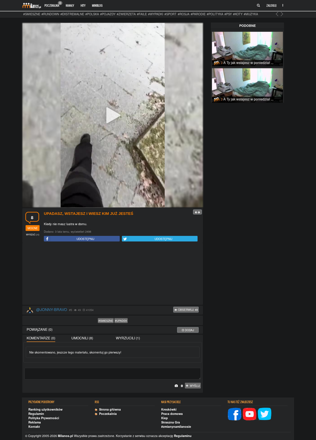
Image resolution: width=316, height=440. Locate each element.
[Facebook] (234, 413)
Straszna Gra (170, 422)
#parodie (198, 14)
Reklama (34, 422)
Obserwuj (187, 310)
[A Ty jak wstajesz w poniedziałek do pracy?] (247, 48)
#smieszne (31, 14)
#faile (142, 14)
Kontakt (34, 426)
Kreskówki (168, 409)
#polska (92, 14)
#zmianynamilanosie (176, 426)
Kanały (70, 5)
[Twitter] (265, 413)
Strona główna (109, 409)
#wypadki (155, 14)
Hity (83, 5)
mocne (33, 228)
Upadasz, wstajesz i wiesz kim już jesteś (88, 213)
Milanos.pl (65, 436)
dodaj (189, 330)
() (32, 234)
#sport (170, 14)
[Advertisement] (112, 274)
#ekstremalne (72, 14)
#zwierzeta (126, 14)
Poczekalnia (52, 4)
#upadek (121, 320)
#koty (237, 14)
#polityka (215, 14)
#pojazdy (107, 14)
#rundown (50, 14)
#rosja (183, 14)
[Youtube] (249, 413)
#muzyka (251, 14)
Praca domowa (172, 413)
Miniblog (97, 5)
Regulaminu (183, 436)
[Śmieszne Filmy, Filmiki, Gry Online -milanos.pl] (31, 5)
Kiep (164, 418)
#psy (228, 14)
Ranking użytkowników (45, 409)
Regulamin (36, 413)
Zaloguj (271, 5)
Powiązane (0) (39, 329)
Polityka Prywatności (43, 418)
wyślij (194, 386)
